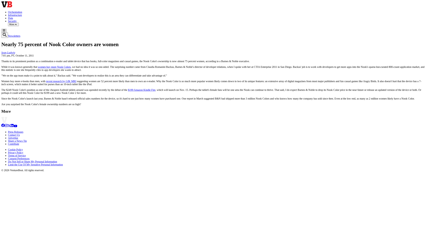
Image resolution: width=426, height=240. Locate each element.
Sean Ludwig (8, 52)
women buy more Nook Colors (54, 67)
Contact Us (14, 135)
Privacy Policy (15, 152)
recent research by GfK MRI (61, 81)
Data (10, 18)
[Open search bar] (4, 35)
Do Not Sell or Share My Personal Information (32, 161)
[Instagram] (6, 126)
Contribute (13, 143)
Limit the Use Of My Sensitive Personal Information (35, 164)
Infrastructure (15, 15)
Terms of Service (17, 155)
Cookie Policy (15, 149)
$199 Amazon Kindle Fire (141, 89)
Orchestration (15, 12)
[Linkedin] (12, 126)
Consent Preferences (18, 158)
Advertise (13, 137)
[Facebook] (3, 126)
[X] (9, 126)
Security (12, 21)
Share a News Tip (17, 141)
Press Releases (15, 131)
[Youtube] (15, 126)
